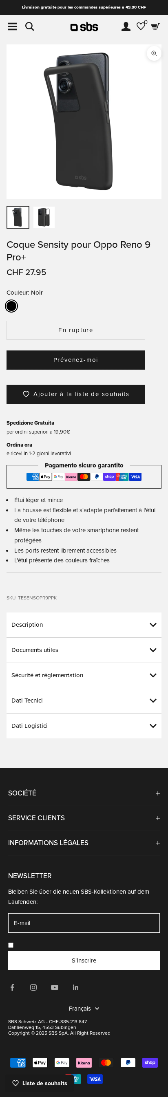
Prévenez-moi (76, 359)
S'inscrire (84, 960)
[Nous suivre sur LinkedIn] (76, 987)
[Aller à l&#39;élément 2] (44, 217)
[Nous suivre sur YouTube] (55, 987)
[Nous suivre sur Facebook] (12, 987)
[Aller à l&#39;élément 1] (18, 217)
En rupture (75, 330)
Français (80, 1008)
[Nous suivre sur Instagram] (33, 987)
